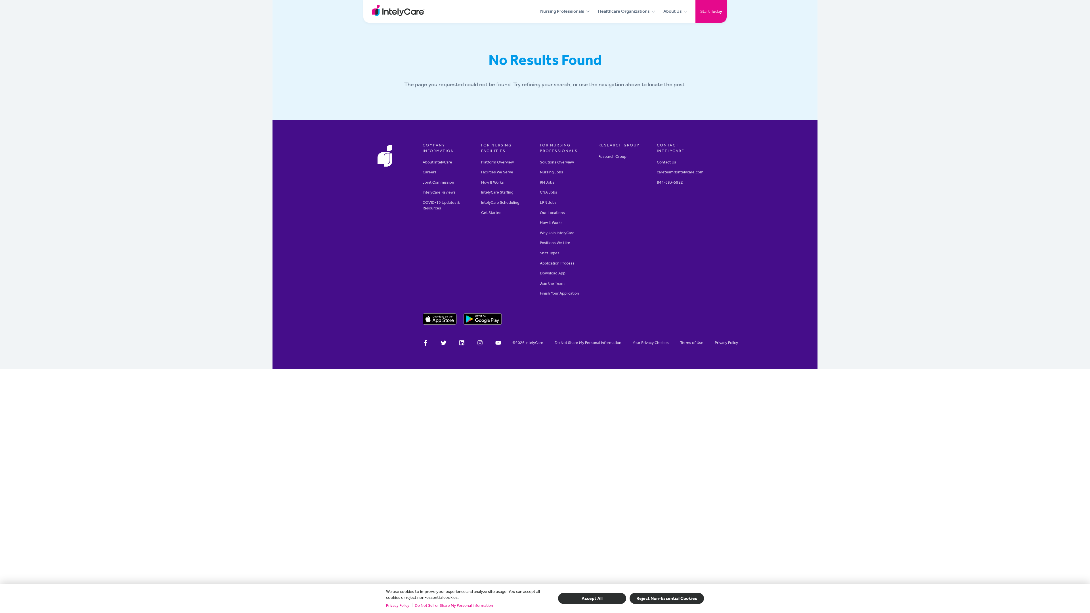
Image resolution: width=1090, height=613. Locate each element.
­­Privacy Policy (726, 342)
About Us (672, 11)
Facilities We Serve (497, 172)
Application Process (557, 263)
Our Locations (552, 212)
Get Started (491, 212)
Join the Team (552, 283)
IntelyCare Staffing (497, 192)
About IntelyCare (437, 162)
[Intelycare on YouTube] (498, 343)
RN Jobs (547, 182)
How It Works (492, 182)
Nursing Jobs (551, 172)
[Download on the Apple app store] (440, 319)
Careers (430, 172)
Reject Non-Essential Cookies (666, 598)
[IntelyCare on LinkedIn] (462, 343)
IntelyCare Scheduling (500, 202)
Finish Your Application (559, 293)
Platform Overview (497, 162)
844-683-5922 (670, 182)
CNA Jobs (548, 192)
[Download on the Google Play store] (483, 319)
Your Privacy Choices (651, 342)
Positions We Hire (555, 242)
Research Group (612, 156)
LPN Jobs (548, 202)
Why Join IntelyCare (557, 232)
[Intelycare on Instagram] (480, 343)
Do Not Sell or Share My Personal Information (454, 605)
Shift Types (549, 253)
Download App (552, 273)
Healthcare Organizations (624, 11)
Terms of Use (691, 342)
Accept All (592, 598)
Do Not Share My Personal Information (588, 342)
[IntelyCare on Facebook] (425, 343)
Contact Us (666, 162)
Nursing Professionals (562, 11)
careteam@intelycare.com (680, 172)
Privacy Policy (397, 605)
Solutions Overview (557, 162)
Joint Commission (438, 182)
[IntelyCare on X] (444, 343)
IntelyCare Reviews (439, 192)
